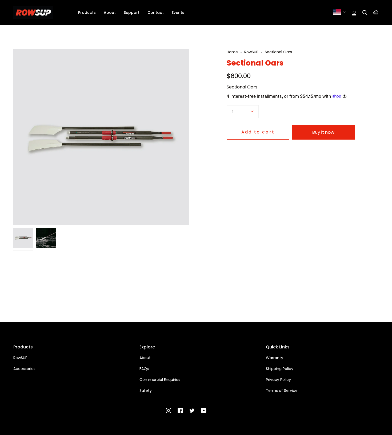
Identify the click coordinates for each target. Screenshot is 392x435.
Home (232, 52)
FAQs (144, 368)
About (145, 357)
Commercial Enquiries (159, 379)
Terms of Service (282, 390)
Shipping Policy (279, 368)
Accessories (24, 368)
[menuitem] (87, 12)
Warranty (274, 357)
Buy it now (323, 132)
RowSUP (251, 52)
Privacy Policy (278, 379)
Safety (145, 390)
